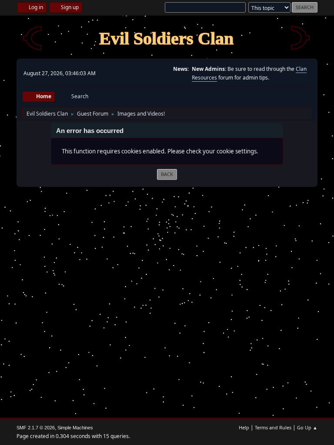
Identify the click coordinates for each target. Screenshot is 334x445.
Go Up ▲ (307, 427)
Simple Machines (75, 427)
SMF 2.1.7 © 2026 (36, 427)
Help (244, 427)
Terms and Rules (273, 427)
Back (167, 174)
